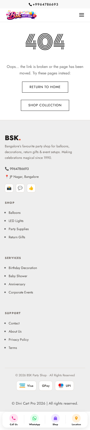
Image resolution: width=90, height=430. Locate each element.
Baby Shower (18, 276)
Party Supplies (19, 229)
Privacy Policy (19, 339)
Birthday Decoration (23, 267)
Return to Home (45, 86)
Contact (14, 323)
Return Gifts (17, 237)
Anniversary (17, 284)
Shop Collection (45, 105)
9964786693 (19, 168)
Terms (13, 347)
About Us (15, 331)
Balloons (15, 212)
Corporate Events (21, 292)
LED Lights (16, 220)
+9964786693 (45, 4)
